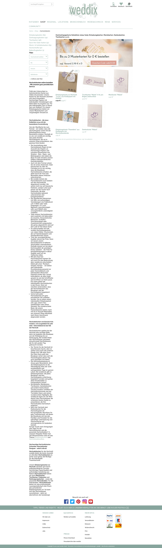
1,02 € (111, 97)
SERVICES (116, 22)
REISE (107, 22)
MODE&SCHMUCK (95, 22)
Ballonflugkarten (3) (36, 50)
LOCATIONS (63, 22)
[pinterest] (78, 501)
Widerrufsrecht (89, 527)
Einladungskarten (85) (37, 35)
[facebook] (66, 501)
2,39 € (61, 100)
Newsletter (88, 538)
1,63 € (58, 135)
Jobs (43, 531)
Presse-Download (69, 538)
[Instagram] (84, 501)
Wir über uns (46, 517)
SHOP (42, 22)
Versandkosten (89, 520)
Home (31, 31)
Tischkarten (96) (35, 40)
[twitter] (72, 501)
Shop (36, 31)
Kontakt (87, 534)
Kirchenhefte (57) (35, 48)
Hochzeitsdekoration (36, 439)
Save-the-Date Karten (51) (39, 43)
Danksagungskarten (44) (38, 38)
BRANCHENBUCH (78, 22)
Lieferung (88, 517)
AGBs (44, 524)
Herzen (33, 68)
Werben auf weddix (70, 517)
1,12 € (84, 132)
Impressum (45, 520)
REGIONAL (51, 22)
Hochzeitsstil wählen (37, 57)
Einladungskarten (41, 437)
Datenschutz (46, 527)
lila (31, 63)
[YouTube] (90, 501)
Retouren (87, 524)
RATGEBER (34, 22)
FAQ (86, 531)
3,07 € (85, 99)
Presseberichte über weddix (72, 541)
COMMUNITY (34, 26)
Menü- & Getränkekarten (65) (40, 45)
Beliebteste (34, 74)
